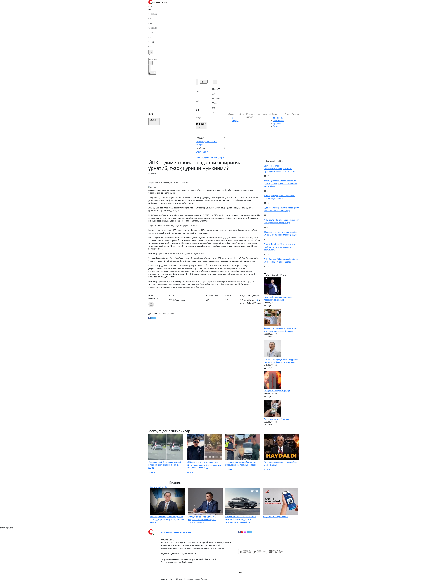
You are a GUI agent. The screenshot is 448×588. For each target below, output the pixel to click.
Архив (223, 157)
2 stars (250, 303)
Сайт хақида (201, 157)
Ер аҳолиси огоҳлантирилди (277, 390)
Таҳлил (205, 152)
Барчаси (272, 166)
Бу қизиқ (277, 123)
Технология (278, 118)
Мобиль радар (178, 300)
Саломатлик (278, 120)
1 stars (258, 303)
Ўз (150, 73)
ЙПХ (170, 300)
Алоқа (217, 157)
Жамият (200, 138)
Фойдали (201, 148)
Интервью (200, 144)
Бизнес (210, 157)
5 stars (245, 300)
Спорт (198, 152)
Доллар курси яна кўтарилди (277, 419)
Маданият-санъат (209, 141)
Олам (198, 141)
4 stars (253, 300)
